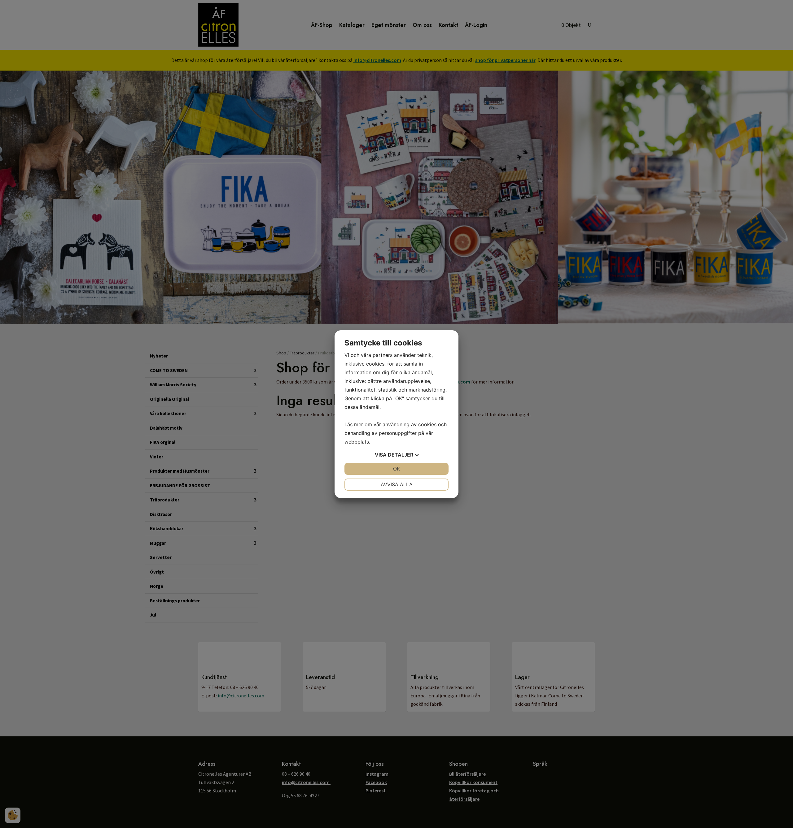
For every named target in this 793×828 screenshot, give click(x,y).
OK (396, 469)
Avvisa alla (397, 484)
